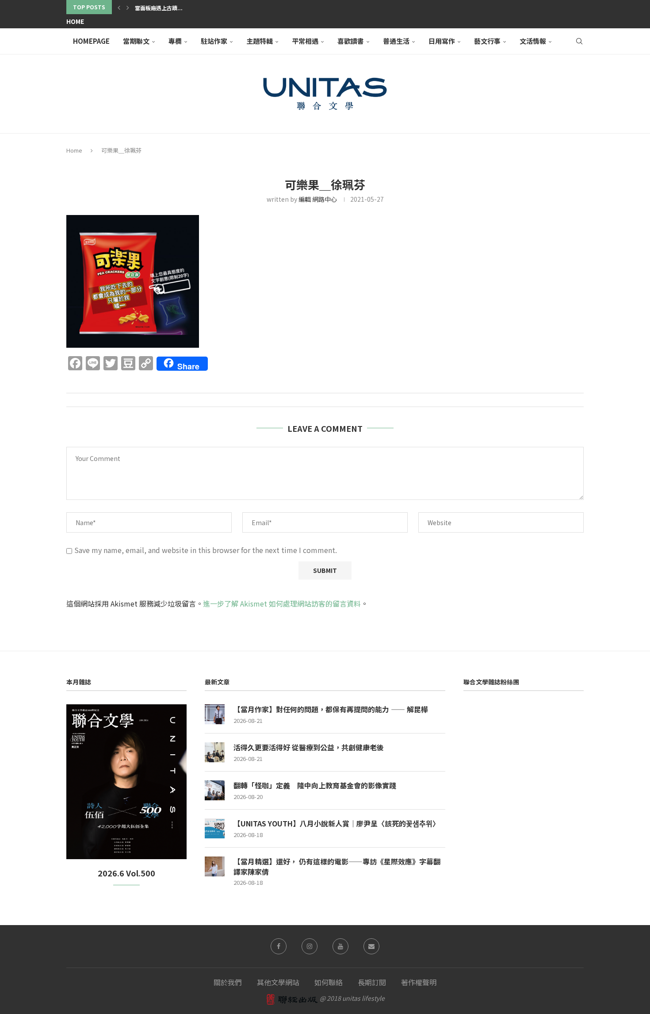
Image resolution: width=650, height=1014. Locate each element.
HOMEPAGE (91, 41)
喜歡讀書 (350, 41)
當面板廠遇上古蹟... (159, 8)
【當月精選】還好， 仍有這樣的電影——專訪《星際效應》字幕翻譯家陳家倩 (336, 866)
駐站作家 (214, 41)
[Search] (579, 41)
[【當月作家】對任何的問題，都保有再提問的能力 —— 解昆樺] (215, 714)
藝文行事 (487, 41)
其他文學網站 (278, 982)
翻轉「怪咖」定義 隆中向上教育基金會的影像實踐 (314, 785)
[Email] (371, 946)
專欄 (175, 41)
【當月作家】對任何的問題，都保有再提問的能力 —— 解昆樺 (330, 709)
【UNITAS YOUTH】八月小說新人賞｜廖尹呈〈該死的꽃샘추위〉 (336, 823)
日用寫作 (441, 41)
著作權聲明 (418, 982)
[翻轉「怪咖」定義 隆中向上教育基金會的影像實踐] (215, 790)
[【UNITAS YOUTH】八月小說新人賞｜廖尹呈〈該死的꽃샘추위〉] (215, 828)
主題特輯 (259, 41)
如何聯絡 (328, 982)
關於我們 (228, 982)
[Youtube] (340, 946)
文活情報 (533, 41)
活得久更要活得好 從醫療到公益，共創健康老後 (308, 747)
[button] (118, 7)
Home (75, 21)
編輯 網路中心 (317, 199)
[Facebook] (279, 946)
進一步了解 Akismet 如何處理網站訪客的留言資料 (282, 603)
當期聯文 (136, 41)
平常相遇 (305, 41)
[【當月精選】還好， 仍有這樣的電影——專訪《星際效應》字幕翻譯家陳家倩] (215, 866)
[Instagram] (309, 946)
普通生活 (396, 41)
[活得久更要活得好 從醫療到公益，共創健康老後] (215, 752)
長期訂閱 (372, 982)
